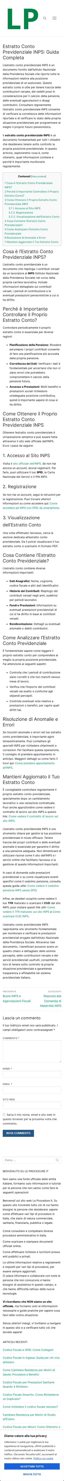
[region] (32, 1455)
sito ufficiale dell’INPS (27, 463)
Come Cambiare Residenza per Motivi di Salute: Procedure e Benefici (29, 1372)
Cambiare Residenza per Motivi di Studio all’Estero (29, 1417)
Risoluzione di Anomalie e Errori (25, 237)
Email (7, 1084)
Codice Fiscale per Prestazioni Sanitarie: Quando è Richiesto (29, 1384)
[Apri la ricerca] (44, 18)
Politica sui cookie (43, 1458)
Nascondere (38, 176)
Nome (7, 1068)
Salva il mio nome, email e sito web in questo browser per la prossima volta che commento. (30, 1119)
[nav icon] (54, 18)
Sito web (9, 1099)
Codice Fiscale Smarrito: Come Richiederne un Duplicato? (31, 1397)
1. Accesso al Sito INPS (24, 208)
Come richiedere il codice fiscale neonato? (30, 1406)
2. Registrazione (21, 212)
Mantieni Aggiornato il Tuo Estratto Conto (31, 242)
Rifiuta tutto (32, 1474)
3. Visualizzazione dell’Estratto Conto (34, 216)
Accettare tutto (32, 1466)
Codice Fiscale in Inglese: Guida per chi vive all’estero (31, 1360)
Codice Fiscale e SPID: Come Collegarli (28, 1350)
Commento (11, 1038)
